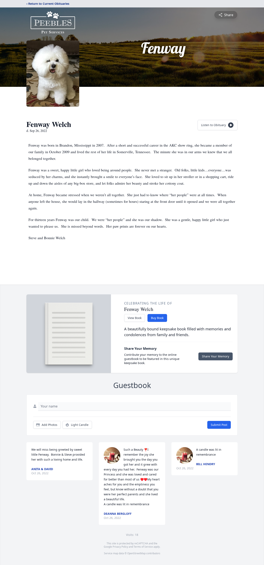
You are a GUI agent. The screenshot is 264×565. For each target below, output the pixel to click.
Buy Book (157, 318)
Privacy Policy (120, 546)
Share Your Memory (215, 356)
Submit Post (219, 425)
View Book (134, 318)
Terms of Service (143, 546)
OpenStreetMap (136, 553)
